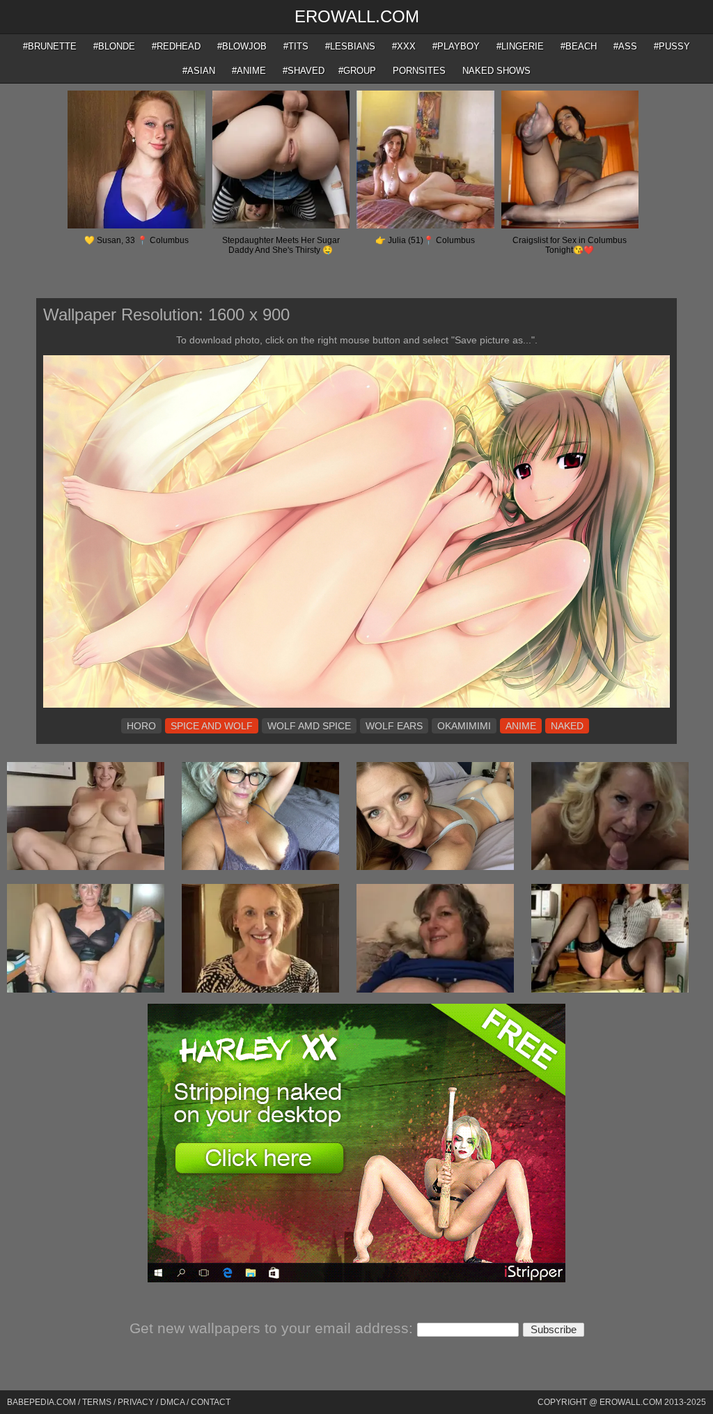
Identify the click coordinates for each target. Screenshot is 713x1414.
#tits (295, 46)
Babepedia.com (41, 1402)
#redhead (176, 46)
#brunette (50, 46)
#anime (249, 70)
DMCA (172, 1402)
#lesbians (350, 46)
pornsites (419, 70)
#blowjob (242, 46)
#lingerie (520, 46)
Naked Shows (496, 70)
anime (521, 725)
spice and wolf (212, 725)
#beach (579, 46)
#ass (625, 46)
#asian (198, 70)
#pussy (672, 46)
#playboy (456, 46)
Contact (210, 1402)
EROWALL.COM (357, 16)
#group (357, 70)
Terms (96, 1402)
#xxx (404, 46)
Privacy (136, 1402)
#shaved (303, 70)
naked (567, 725)
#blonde (114, 46)
